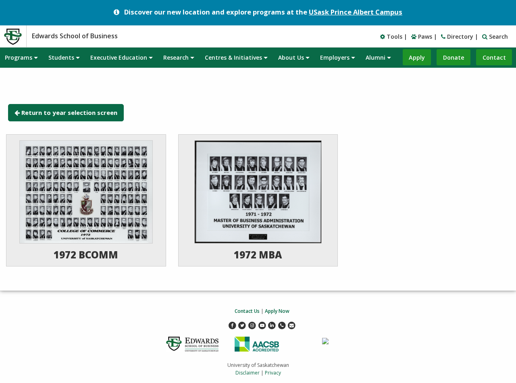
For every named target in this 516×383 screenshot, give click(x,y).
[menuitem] (21, 57)
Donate (453, 57)
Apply (417, 57)
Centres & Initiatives (233, 57)
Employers (335, 57)
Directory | (461, 36)
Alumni (375, 57)
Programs (18, 57)
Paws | (426, 36)
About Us (291, 57)
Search (497, 36)
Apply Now (277, 311)
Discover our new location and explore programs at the (263, 12)
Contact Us (247, 311)
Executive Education (118, 57)
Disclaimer (247, 372)
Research (176, 57)
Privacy (273, 372)
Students (61, 57)
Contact (494, 57)
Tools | (396, 36)
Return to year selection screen (69, 112)
